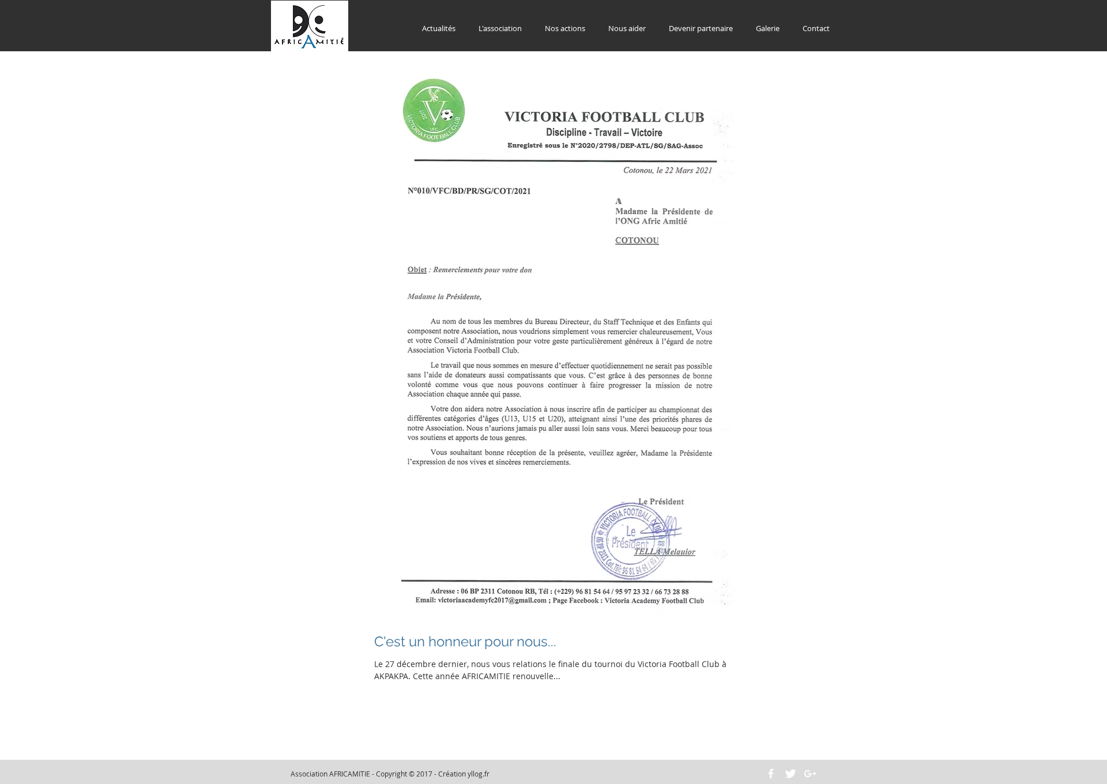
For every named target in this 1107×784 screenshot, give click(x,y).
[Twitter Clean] (790, 773)
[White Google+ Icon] (810, 773)
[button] (500, 28)
